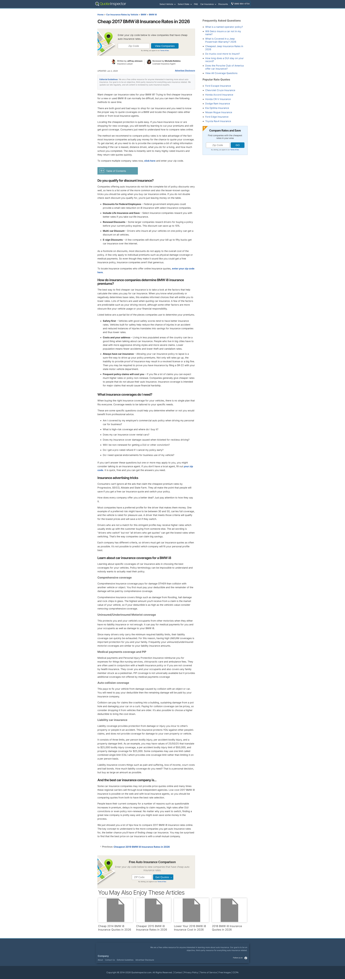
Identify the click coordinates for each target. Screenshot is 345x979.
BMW (143, 14)
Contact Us (110, 960)
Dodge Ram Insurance (217, 103)
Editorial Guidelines (108, 79)
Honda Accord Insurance (219, 94)
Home (100, 14)
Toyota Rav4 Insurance (218, 121)
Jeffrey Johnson (134, 61)
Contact (178, 972)
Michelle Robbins (173, 61)
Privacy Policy (191, 972)
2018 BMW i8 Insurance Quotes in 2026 (227, 927)
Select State (183, 4)
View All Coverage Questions (221, 73)
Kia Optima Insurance (217, 108)
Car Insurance (207, 4)
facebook (245, 958)
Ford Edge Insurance (216, 116)
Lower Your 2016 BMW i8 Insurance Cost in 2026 (190, 927)
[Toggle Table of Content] (117, 170)
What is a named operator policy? (224, 26)
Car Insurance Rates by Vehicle (122, 14)
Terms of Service (208, 972)
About (100, 960)
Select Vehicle (166, 4)
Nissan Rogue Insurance (218, 112)
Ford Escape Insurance (218, 85)
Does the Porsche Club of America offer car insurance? (224, 67)
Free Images (225, 972)
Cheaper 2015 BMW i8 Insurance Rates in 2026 (151, 927)
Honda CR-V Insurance (218, 99)
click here (150, 160)
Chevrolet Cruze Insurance (220, 90)
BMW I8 (153, 14)
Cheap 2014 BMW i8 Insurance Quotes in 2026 (114, 927)
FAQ (196, 4)
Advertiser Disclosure (185, 70)
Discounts (223, 4)
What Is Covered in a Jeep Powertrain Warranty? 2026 (220, 40)
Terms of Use (164, 50)
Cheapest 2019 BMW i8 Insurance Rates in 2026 (142, 846)
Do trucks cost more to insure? (222, 53)
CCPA (236, 972)
